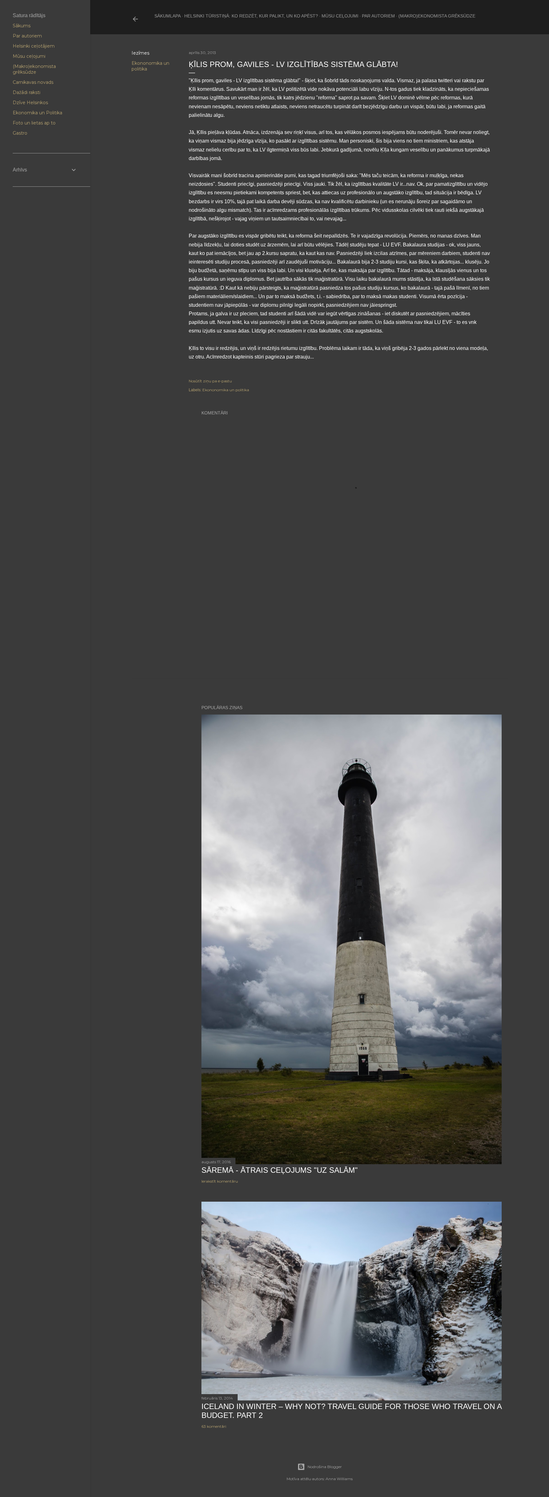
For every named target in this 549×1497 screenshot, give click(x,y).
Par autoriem (378, 15)
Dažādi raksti (26, 92)
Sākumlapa (167, 15)
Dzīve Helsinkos (30, 102)
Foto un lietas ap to (34, 123)
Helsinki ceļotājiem (34, 46)
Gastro (20, 133)
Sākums (21, 26)
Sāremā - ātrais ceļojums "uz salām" (279, 1170)
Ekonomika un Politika (37, 113)
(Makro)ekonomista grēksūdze (436, 15)
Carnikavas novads (33, 82)
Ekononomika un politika (225, 389)
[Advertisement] (351, 624)
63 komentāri (213, 1426)
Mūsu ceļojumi (340, 15)
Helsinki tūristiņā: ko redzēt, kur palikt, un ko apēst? (251, 15)
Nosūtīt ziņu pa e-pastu (210, 381)
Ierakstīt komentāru (219, 1181)
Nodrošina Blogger (325, 1466)
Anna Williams (339, 1478)
